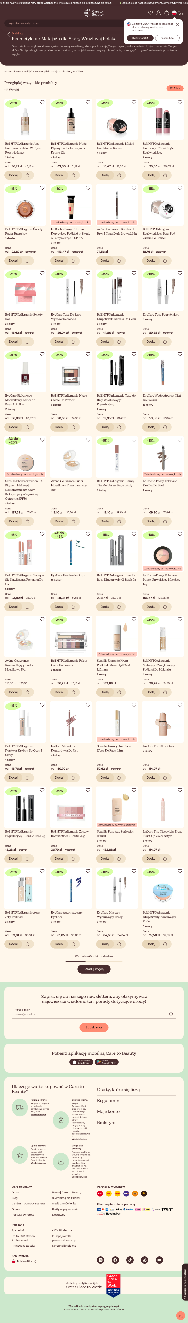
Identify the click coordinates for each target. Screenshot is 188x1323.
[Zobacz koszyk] (167, 13)
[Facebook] (115, 1260)
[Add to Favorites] (42, 102)
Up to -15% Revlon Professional (23, 1238)
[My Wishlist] (150, 13)
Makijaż (17, 33)
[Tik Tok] (130, 1260)
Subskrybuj (94, 1027)
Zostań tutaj (167, 38)
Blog (15, 1198)
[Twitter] (144, 1260)
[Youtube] (159, 1260)
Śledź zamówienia (64, 1204)
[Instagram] (100, 1260)
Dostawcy (58, 1215)
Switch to (140, 38)
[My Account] (159, 13)
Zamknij (177, 24)
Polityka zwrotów (23, 1215)
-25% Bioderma (62, 1230)
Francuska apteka (23, 1246)
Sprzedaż (18, 1230)
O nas (15, 1192)
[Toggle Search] (14, 13)
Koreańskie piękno (64, 1246)
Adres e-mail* (22, 1009)
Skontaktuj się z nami (66, 1198)
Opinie (16, 1209)
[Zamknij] (185, 1266)
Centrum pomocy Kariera (28, 1204)
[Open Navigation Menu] (7, 13)
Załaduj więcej (94, 969)
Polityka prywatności (65, 1209)
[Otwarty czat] (180, 1315)
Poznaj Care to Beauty (66, 1192)
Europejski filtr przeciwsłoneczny (64, 1238)
